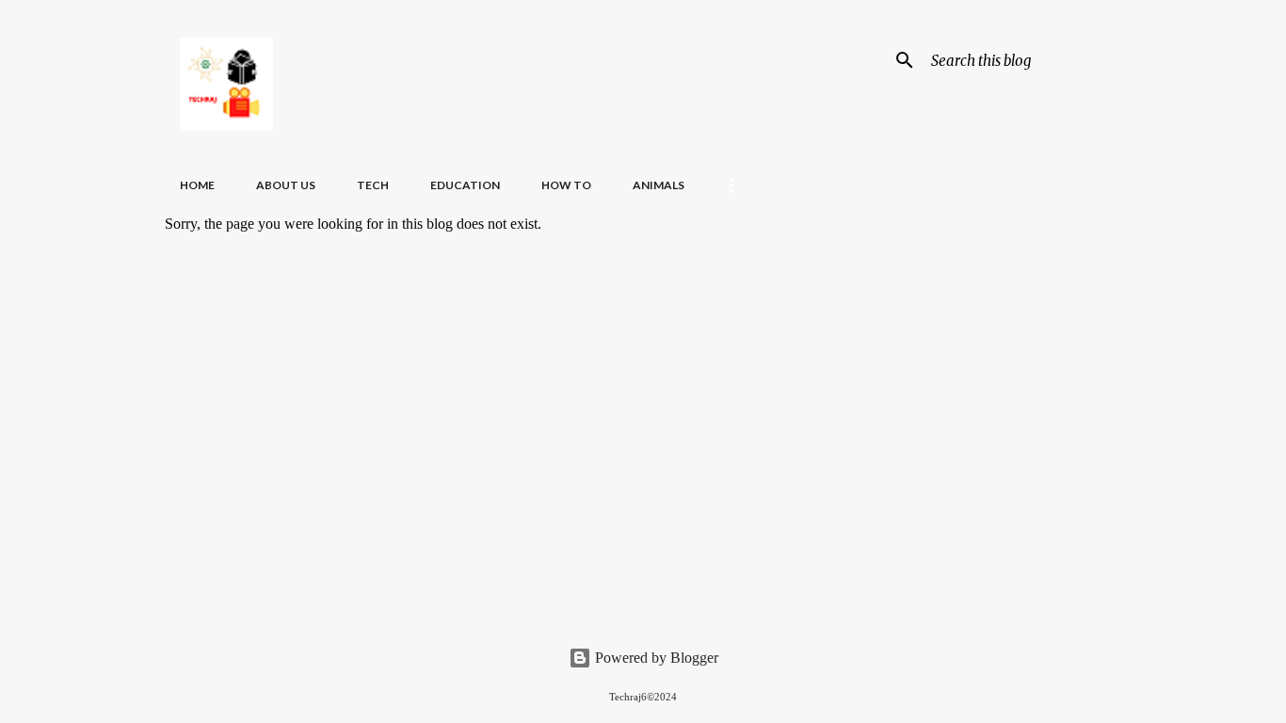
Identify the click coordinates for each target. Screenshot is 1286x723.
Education (465, 185)
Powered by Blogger (654, 658)
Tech (373, 185)
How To (566, 185)
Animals (658, 185)
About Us (285, 185)
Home (197, 185)
